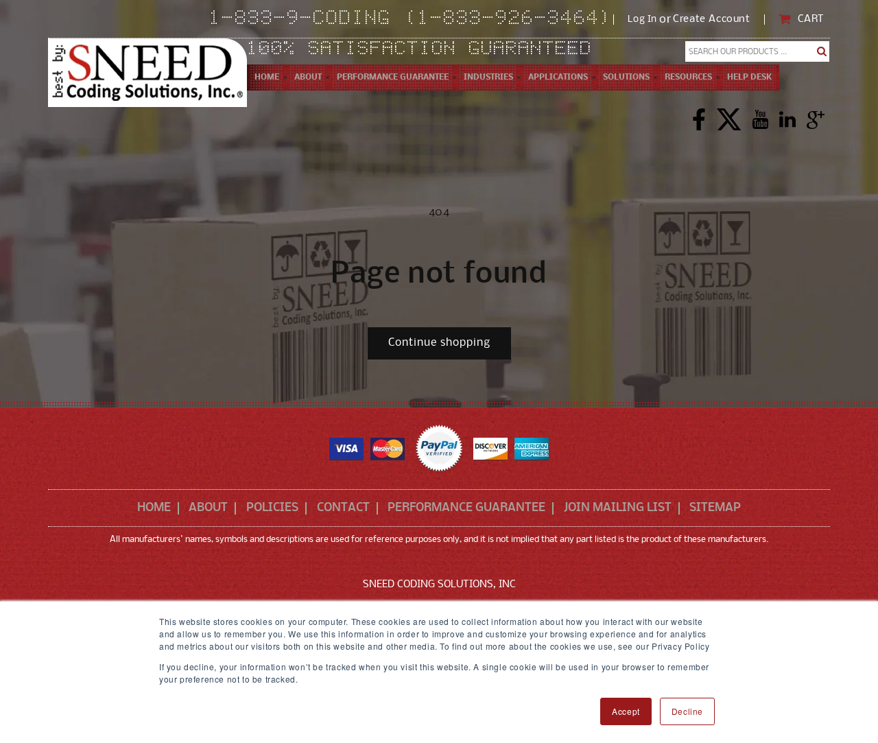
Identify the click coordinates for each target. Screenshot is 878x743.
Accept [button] (626, 711)
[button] (308, 77)
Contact (343, 508)
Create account (711, 19)
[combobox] (757, 51)
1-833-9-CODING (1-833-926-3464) (411, 19)
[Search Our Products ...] (822, 51)
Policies (272, 508)
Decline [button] (687, 711)
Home (154, 508)
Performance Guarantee (466, 508)
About (208, 508)
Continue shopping (439, 343)
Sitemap (715, 508)
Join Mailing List (618, 508)
